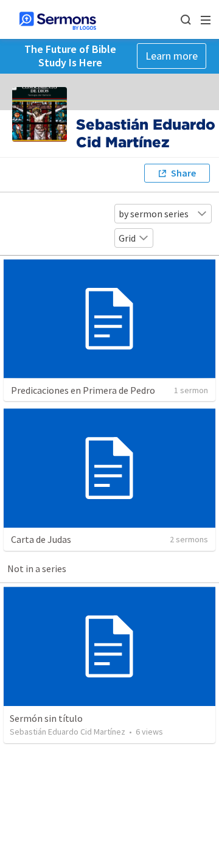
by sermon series (154, 214)
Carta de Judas (41, 539)
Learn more (171, 56)
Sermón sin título (46, 718)
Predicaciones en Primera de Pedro (83, 390)
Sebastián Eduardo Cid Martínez (67, 731)
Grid (127, 238)
